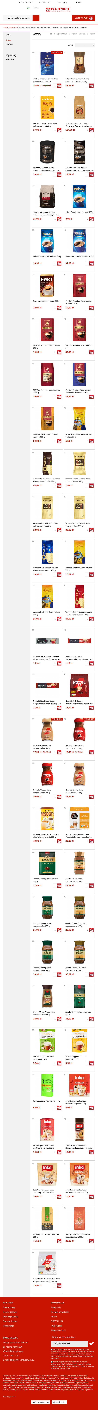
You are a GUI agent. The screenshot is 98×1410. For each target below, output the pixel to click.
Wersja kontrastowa (41, 1402)
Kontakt (77, 2)
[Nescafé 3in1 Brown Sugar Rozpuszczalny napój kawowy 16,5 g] (47, 685)
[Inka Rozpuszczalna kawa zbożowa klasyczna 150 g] (79, 1085)
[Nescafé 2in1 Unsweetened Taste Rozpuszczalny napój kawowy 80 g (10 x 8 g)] (47, 1263)
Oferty (6, 27)
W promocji (11, 55)
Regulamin (56, 1307)
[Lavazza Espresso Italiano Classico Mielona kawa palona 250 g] (47, 152)
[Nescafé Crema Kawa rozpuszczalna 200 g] (79, 774)
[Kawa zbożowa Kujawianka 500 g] (47, 1085)
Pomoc (54, 1316)
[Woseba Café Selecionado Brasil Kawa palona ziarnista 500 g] (47, 463)
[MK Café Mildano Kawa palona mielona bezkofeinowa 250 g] (79, 374)
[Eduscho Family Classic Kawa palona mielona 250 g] (47, 107)
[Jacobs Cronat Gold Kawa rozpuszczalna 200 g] (79, 952)
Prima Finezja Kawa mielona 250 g (47, 257)
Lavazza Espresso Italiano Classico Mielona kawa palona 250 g (47, 170)
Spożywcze (47, 27)
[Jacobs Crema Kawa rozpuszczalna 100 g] (79, 863)
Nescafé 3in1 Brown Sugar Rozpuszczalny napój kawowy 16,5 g (47, 703)
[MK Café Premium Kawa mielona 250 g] (47, 330)
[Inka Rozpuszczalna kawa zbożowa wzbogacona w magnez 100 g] (79, 1130)
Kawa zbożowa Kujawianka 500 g (46, 1101)
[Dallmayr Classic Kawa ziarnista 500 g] (47, 1218)
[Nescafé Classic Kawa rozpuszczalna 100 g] (79, 730)
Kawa (8, 40)
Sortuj (70, 45)
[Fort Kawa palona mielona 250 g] (47, 285)
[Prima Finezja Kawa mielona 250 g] (47, 241)
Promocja (57, 52)
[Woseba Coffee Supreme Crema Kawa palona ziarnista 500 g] (79, 596)
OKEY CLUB (57, 1321)
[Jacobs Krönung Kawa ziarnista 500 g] (79, 996)
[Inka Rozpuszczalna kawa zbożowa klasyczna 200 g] (47, 1130)
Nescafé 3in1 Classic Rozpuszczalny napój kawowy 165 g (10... (79, 703)
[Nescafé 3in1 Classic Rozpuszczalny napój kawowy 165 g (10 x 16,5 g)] (79, 685)
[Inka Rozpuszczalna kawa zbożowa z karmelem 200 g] (79, 1174)
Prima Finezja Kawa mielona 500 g (79, 257)
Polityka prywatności (60, 1312)
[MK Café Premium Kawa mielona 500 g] (79, 330)
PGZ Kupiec (56, 1326)
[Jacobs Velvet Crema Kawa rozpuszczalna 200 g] (47, 996)
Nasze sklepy (9, 1307)
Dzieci (77, 27)
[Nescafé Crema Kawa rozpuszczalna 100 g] (47, 730)
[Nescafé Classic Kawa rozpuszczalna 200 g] (47, 774)
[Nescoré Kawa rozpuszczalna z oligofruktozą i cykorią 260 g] (47, 818)
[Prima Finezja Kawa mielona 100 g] (79, 196)
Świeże (33, 27)
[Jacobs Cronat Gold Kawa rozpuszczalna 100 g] (79, 907)
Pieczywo (40, 27)
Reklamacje (8, 1326)
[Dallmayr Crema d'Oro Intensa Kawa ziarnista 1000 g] (79, 1218)
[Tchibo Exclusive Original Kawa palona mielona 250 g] (47, 63)
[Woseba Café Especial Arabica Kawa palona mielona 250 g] (47, 552)
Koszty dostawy (10, 1312)
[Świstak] (34, 9)
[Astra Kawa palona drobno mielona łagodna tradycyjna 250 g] (47, 196)
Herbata (9, 44)
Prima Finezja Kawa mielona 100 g (79, 212)
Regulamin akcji (58, 1330)
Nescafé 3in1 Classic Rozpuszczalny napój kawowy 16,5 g (79, 659)
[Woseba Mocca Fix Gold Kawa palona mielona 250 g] (47, 507)
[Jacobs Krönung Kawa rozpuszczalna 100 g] (47, 907)
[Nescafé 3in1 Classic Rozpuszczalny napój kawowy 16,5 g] (79, 641)
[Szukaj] (36, 18)
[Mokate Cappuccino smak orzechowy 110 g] (47, 1041)
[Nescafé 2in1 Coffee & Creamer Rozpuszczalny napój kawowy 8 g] (47, 641)
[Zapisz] (91, 1344)
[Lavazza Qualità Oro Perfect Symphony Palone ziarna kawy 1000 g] (79, 107)
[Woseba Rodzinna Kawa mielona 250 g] (79, 552)
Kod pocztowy (45, 2)
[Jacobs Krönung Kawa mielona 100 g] (47, 863)
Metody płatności (10, 1316)
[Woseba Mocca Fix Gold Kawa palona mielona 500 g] (79, 507)
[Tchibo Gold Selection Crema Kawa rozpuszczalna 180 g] (79, 63)
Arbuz (13, 1396)
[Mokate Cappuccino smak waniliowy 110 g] (79, 1041)
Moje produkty (13, 27)
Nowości (10, 59)
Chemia (71, 27)
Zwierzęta (83, 27)
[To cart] (59, 86)
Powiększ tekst (60, 1402)
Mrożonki (55, 27)
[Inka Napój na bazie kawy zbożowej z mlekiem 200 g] (47, 1174)
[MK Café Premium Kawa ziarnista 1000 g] (47, 374)
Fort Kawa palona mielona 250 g (46, 301)
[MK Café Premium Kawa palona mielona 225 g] (79, 285)
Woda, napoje (64, 27)
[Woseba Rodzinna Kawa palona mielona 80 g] (79, 418)
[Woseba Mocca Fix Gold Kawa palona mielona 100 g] (79, 463)
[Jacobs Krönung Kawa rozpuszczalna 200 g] (47, 952)
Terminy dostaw (25, 2)
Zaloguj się (62, 2)
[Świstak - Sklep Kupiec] (58, 9)
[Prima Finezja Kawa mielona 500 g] (79, 241)
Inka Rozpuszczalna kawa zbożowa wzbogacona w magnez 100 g (78, 1148)
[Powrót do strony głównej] (52, 34)
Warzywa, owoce (24, 27)
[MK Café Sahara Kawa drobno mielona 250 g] (47, 418)
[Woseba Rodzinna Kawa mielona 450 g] (47, 596)
